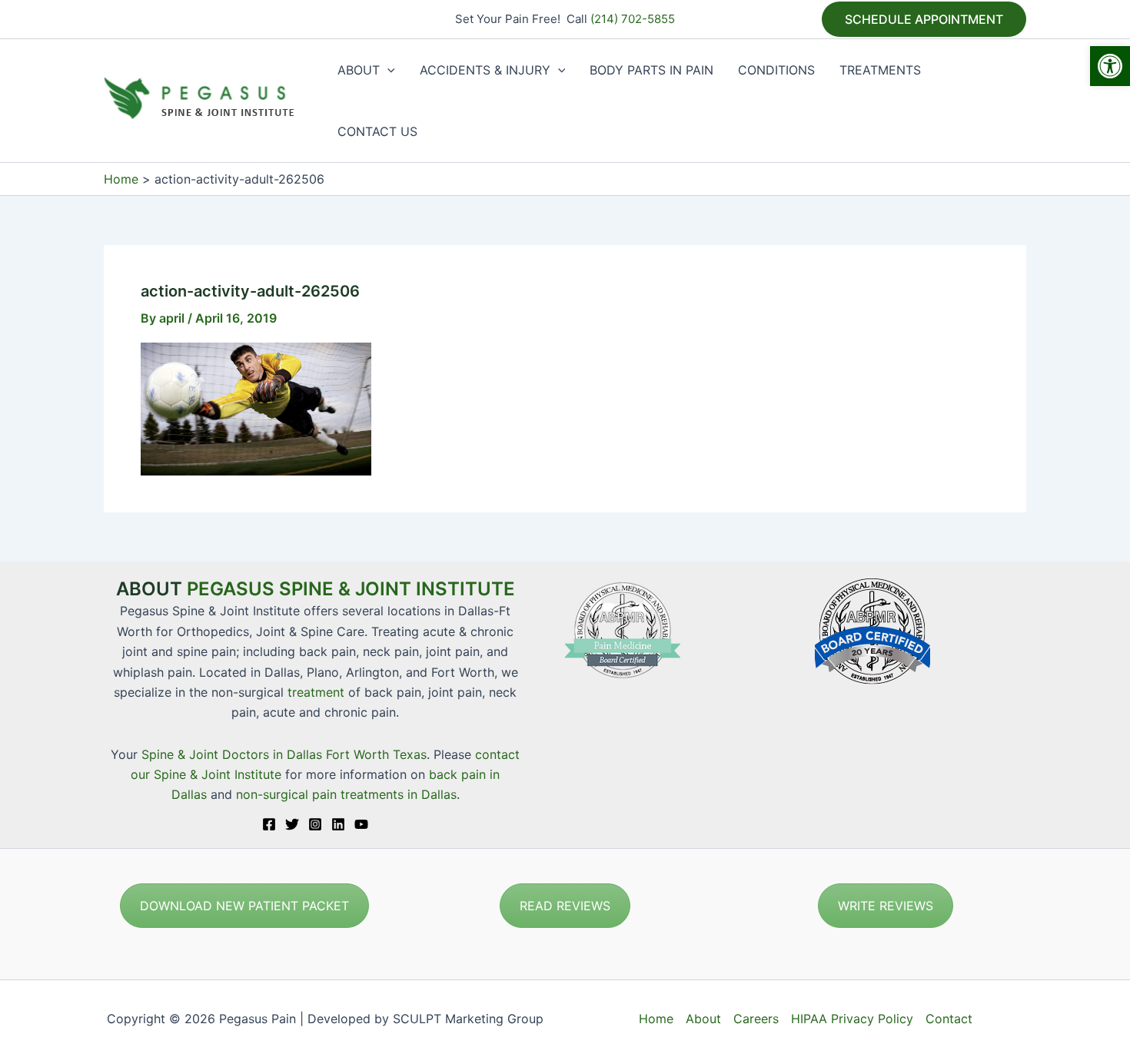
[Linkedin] (338, 824)
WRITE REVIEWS (885, 905)
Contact (949, 1018)
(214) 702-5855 (632, 19)
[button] (1110, 66)
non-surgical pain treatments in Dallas (346, 794)
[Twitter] (292, 824)
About (703, 1018)
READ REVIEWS (565, 905)
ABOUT (358, 70)
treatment (315, 692)
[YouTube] (361, 824)
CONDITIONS (776, 70)
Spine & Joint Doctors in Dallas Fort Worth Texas (284, 754)
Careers (756, 1018)
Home (656, 1018)
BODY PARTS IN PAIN (651, 70)
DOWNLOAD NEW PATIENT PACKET (244, 905)
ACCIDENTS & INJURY (485, 70)
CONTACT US (377, 131)
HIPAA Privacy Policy (852, 1018)
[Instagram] (315, 824)
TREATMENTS (880, 70)
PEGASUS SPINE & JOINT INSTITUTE (351, 589)
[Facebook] (269, 824)
